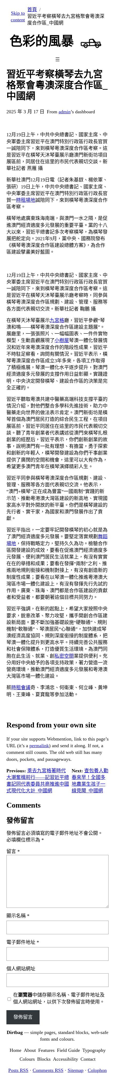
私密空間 (64, 656)
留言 (13, 851)
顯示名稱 (17, 916)
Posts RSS (18, 1070)
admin (65, 111)
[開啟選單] (57, 59)
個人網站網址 (20, 968)
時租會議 (20, 687)
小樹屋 (62, 340)
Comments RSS (48, 1070)
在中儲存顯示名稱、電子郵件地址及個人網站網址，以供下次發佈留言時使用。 (59, 998)
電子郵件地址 (22, 942)
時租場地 (25, 200)
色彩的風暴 (42, 41)
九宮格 (57, 320)
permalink (39, 745)
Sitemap (75, 1070)
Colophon (97, 1070)
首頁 (32, 9)
